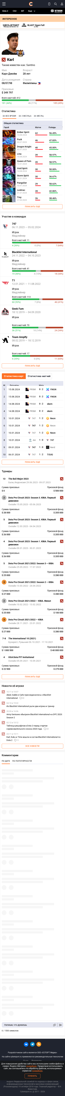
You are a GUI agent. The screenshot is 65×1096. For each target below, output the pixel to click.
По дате (6, 761)
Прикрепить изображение (54, 1025)
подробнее (31, 1066)
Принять (32, 1076)
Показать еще (32, 206)
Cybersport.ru (26, 1091)
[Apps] (49, 4)
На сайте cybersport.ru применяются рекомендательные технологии (32, 1057)
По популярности (22, 761)
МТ (22, 11)
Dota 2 (5, 11)
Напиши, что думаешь (15, 1025)
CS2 (14, 11)
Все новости (32, 746)
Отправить (60, 1025)
